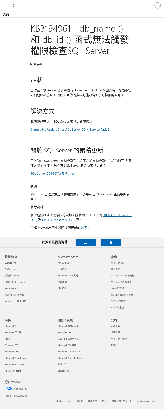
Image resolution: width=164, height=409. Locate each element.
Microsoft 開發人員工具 (69, 325)
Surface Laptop (12, 269)
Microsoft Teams (13, 370)
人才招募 (115, 325)
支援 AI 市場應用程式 (68, 338)
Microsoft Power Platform (70, 357)
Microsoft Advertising (15, 357)
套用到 (37, 64)
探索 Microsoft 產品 (14, 294)
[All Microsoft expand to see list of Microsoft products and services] (5, 5)
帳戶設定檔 (63, 262)
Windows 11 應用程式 (15, 301)
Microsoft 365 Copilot (15, 364)
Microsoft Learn (65, 332)
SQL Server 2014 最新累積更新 (52, 173)
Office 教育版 (117, 288)
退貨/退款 (62, 281)
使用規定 (92, 401)
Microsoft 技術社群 (67, 345)
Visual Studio (64, 370)
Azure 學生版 (117, 307)
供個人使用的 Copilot (15, 281)
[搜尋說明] (14, 5)
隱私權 (79, 401)
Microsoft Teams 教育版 (122, 275)
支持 (6, 14)
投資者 (114, 345)
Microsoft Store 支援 (68, 275)
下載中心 (62, 269)
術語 (83, 228)
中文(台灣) (16, 382)
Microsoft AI (11, 325)
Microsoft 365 (11, 288)
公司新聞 (115, 332)
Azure (7, 338)
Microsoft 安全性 (13, 332)
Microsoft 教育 (118, 262)
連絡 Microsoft (63, 401)
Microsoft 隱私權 (119, 338)
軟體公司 (62, 364)
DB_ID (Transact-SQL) (57, 220)
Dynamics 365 (11, 345)
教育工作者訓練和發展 (122, 294)
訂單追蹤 (62, 288)
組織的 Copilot (12, 275)
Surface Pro (10, 262)
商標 (104, 401)
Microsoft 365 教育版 (121, 281)
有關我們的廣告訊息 (122, 401)
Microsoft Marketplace (69, 351)
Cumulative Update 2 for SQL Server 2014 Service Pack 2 (69, 129)
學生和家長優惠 (118, 301)
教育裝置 (115, 269)
